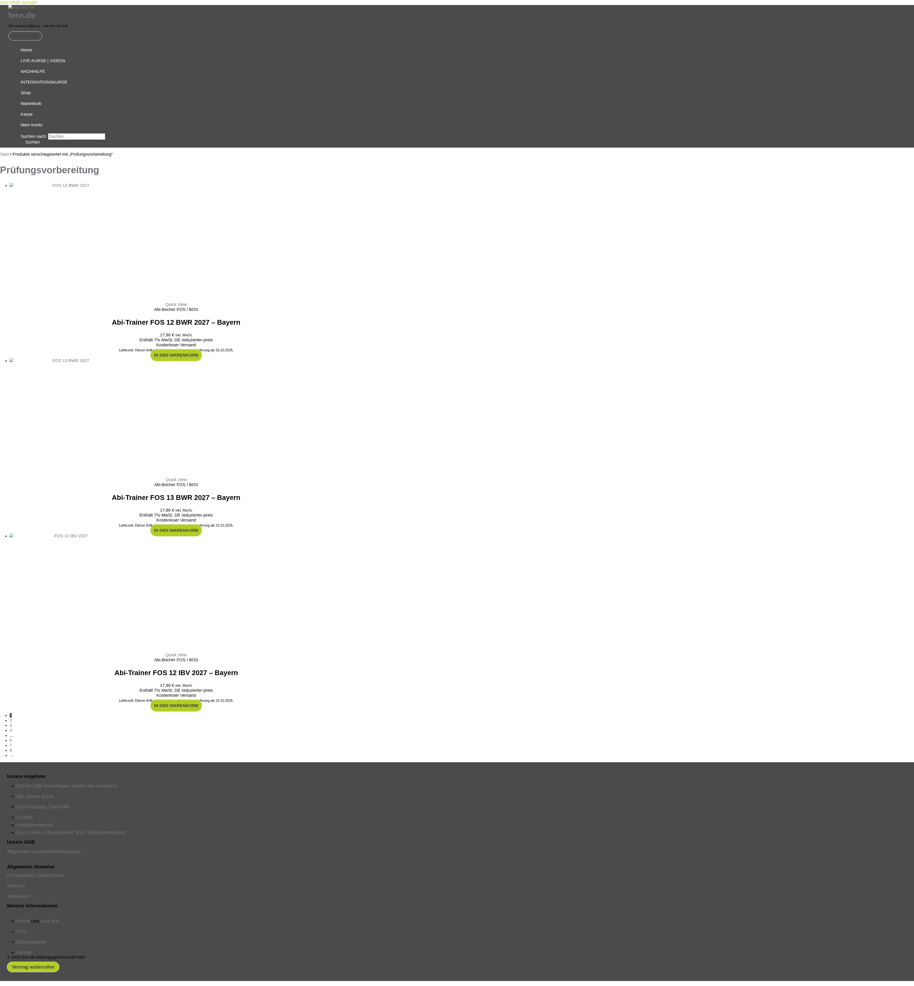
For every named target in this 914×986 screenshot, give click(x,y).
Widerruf (16, 885)
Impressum (19, 896)
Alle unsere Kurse (35, 796)
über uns (49, 921)
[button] (30, 142)
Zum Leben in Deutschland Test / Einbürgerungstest (71, 832)
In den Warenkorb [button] (176, 355)
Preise (23, 921)
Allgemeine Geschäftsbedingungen (43, 851)
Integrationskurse (34, 824)
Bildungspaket (31, 942)
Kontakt (24, 952)
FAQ (21, 931)
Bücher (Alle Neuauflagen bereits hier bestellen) (66, 785)
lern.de (21, 15)
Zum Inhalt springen (19, 2)
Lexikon (24, 817)
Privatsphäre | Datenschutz (35, 875)
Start (4, 154)
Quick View (176, 304)
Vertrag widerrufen (33, 967)
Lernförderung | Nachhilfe (43, 806)
